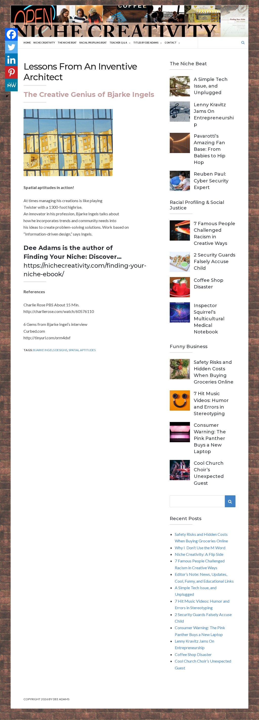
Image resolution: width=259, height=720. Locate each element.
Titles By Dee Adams (145, 42)
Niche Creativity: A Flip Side (199, 554)
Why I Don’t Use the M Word (200, 547)
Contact (171, 42)
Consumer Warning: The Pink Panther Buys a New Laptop (210, 438)
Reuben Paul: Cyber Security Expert (211, 180)
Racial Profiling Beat (93, 42)
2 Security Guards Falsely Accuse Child (214, 261)
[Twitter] (11, 47)
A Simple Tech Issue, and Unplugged (211, 86)
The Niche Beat (67, 42)
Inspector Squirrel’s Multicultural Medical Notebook (209, 319)
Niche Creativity (44, 42)
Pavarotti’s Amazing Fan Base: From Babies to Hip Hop (209, 149)
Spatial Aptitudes (82, 350)
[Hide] (7, 96)
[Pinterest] (11, 72)
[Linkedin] (11, 59)
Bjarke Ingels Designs (50, 350)
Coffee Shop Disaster (193, 654)
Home (27, 42)
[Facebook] (11, 34)
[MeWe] (11, 85)
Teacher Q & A (118, 42)
